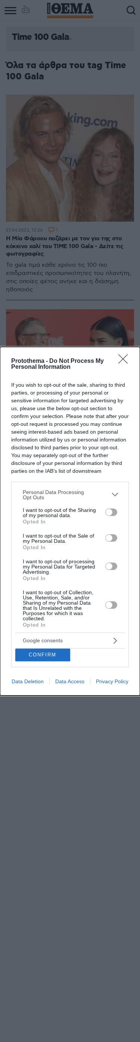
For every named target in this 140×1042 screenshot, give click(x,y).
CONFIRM (42, 655)
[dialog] (70, 521)
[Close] (125, 361)
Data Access (69, 681)
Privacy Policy (112, 681)
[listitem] (70, 495)
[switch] (111, 512)
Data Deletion (28, 681)
